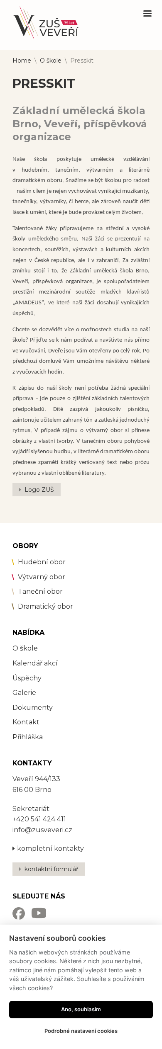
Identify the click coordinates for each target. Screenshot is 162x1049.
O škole (50, 60)
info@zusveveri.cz (42, 830)
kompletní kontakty (50, 848)
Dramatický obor (45, 606)
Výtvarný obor (41, 577)
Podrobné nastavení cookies (81, 1030)
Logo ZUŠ (39, 489)
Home (21, 60)
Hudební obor (42, 562)
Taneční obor (40, 591)
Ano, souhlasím (81, 1009)
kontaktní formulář (52, 869)
